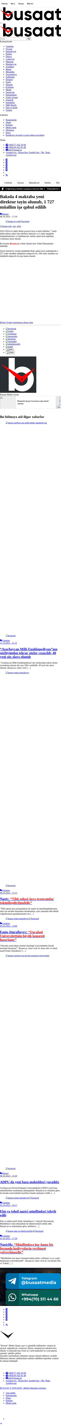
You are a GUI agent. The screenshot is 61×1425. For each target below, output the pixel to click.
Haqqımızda (11, 120)
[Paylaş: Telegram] (11, 339)
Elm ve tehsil (11, 107)
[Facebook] (6, 160)
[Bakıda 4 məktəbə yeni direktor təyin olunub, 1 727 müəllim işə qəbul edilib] (17, 221)
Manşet (5, 214)
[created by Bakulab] (33, 1419)
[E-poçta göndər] (9, 346)
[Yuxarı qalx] (1, 1423)
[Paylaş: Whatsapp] (11, 334)
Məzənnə (10, 130)
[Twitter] (6, 162)
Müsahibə (10, 72)
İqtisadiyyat (11, 51)
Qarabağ (9, 100)
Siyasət (9, 49)
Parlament (10, 102)
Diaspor (9, 79)
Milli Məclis (11, 105)
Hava (13, 4)
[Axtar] (29, 38)
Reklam (9, 125)
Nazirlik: (26, 1248)
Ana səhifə (10, 1393)
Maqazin (9, 61)
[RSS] (7, 175)
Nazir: (27, 900)
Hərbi (8, 82)
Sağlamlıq (10, 77)
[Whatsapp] (6, 170)
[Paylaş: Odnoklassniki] (13, 344)
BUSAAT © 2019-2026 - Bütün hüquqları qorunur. (23, 1388)
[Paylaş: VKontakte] (11, 341)
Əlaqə (8, 122)
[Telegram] (6, 167)
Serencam (10, 92)
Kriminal (10, 87)
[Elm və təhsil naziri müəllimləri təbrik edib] (22, 1198)
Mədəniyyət (11, 64)
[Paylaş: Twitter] (10, 331)
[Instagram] (6, 165)
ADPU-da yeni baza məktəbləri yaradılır (29, 1182)
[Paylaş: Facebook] (11, 329)
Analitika (10, 67)
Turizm (9, 110)
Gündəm (9, 46)
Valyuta (4, 4)
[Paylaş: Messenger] (11, 336)
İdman (8, 69)
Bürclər (30, 4)
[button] (10, 349)
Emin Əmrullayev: (22, 936)
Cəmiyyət (10, 59)
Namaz (21, 4)
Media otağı (11, 127)
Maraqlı (9, 84)
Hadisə (9, 54)
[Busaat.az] (30, 19)
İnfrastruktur (11, 95)
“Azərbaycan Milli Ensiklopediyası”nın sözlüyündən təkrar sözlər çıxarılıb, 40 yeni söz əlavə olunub (28, 653)
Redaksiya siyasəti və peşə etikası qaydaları (25, 135)
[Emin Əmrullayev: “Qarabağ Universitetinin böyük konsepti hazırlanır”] (22, 918)
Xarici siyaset (12, 97)
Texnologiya (11, 74)
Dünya (9, 56)
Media (8, 90)
